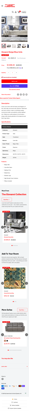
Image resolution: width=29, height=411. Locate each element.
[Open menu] (2, 5)
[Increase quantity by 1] (16, 72)
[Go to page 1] (13, 301)
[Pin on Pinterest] (21, 94)
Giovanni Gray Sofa (8, 237)
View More (5, 199)
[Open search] (13, 12)
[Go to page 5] (13, 350)
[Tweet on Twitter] (24, 94)
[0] (19, 12)
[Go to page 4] (15, 245)
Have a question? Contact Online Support (10, 98)
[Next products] (26, 227)
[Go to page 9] (18, 350)
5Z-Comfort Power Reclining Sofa (12, 338)
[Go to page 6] (14, 350)
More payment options (14, 89)
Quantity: (3, 72)
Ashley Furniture (8, 336)
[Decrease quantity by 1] (8, 72)
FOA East (3, 58)
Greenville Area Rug (9, 293)
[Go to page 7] (15, 350)
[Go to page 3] (14, 245)
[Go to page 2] (13, 245)
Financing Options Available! (10, 77)
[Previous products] (2, 227)
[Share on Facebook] (18, 94)
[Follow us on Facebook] (2, 379)
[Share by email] (26, 94)
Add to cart (14, 81)
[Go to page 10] (19, 350)
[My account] (15, 12)
